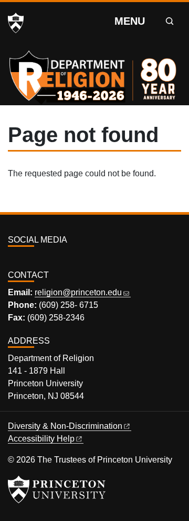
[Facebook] (25, 258)
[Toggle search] (169, 21)
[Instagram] (12, 258)
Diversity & (65, 426)
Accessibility (41, 438)
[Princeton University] (16, 23)
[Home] (94, 70)
